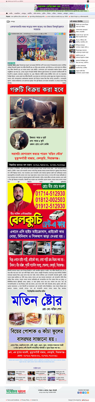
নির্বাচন (49, 13)
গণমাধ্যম (59, 13)
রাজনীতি (30, 13)
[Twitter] (58, 34)
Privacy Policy (25, 400)
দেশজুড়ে (24, 13)
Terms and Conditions (13, 400)
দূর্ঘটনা (43, 13)
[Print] (64, 34)
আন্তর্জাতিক (17, 13)
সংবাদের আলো (52, 392)
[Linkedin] (62, 34)
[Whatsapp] (60, 34)
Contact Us (35, 400)
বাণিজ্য (54, 13)
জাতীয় (11, 13)
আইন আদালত (37, 13)
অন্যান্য (71, 13)
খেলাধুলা (66, 13)
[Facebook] (55, 34)
